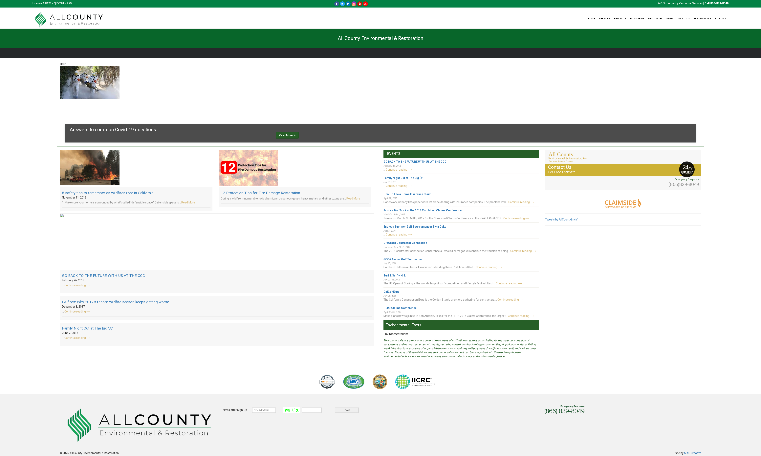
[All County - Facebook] (336, 3)
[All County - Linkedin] (348, 3)
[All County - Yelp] (359, 3)
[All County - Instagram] (354, 3)
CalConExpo (391, 291)
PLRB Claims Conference (400, 308)
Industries (637, 18)
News (670, 18)
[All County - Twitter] (342, 3)
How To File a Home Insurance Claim (407, 194)
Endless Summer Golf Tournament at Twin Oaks (414, 226)
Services (604, 18)
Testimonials (702, 18)
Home (591, 18)
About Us (684, 18)
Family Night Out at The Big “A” (87, 328)
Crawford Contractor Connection (405, 242)
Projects (620, 18)
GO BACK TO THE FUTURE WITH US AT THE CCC (103, 275)
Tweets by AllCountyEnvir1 (562, 219)
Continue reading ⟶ (77, 285)
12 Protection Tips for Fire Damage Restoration (260, 193)
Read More (286, 135)
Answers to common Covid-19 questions (113, 129)
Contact (720, 18)
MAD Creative (692, 453)
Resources (655, 18)
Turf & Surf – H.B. (394, 275)
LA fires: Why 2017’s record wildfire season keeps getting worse (115, 302)
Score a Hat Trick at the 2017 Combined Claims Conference (422, 210)
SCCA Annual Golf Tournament (403, 259)
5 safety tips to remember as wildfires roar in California (108, 193)
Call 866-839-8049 (716, 3)
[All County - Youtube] (365, 3)
